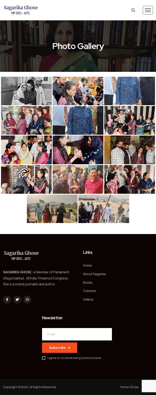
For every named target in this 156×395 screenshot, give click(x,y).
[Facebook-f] (7, 299)
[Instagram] (27, 299)
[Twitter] (17, 299)
